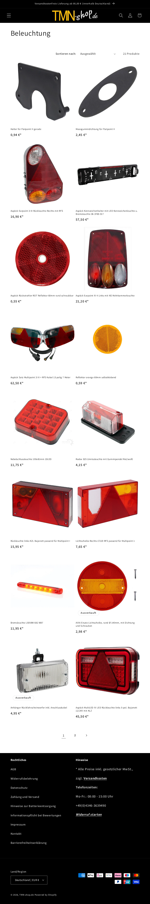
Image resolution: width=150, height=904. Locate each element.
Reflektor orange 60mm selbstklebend (96, 377)
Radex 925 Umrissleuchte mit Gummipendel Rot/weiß (104, 459)
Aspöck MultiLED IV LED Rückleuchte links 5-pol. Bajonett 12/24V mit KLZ (106, 709)
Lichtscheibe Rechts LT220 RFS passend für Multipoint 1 (105, 541)
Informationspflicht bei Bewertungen (36, 815)
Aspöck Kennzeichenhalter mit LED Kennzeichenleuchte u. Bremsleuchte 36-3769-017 (107, 212)
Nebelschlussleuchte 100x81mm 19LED (31, 459)
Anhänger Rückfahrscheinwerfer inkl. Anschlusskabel (39, 707)
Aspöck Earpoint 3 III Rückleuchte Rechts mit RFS (37, 210)
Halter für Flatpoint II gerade (26, 129)
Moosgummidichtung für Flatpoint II (95, 129)
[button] (9, 15)
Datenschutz (19, 788)
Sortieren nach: (66, 54)
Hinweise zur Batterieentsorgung (33, 806)
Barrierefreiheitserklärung (29, 843)
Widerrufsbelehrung (24, 779)
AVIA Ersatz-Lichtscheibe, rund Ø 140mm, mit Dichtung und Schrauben (105, 624)
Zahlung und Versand (25, 797)
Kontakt (16, 834)
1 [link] (64, 735)
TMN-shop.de (26, 894)
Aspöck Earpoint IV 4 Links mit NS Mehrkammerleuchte (105, 295)
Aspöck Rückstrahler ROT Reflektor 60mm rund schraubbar (42, 295)
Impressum (18, 824)
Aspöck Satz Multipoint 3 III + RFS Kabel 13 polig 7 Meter (40, 377)
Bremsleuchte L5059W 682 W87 (27, 622)
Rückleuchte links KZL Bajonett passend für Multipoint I (40, 541)
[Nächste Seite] (86, 735)
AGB (13, 769)
